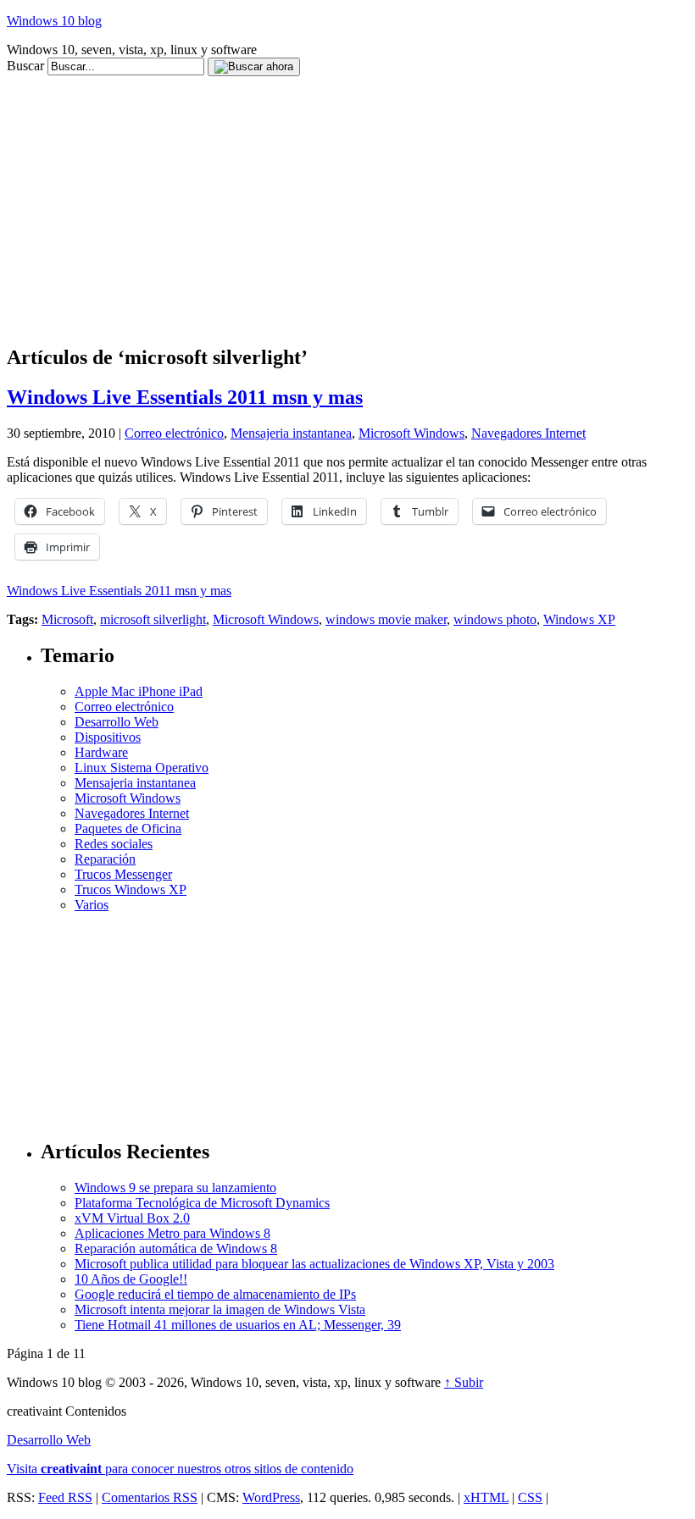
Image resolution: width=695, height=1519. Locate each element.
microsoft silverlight (153, 619)
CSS (530, 1497)
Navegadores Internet (528, 433)
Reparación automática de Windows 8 (176, 1248)
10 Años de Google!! (131, 1279)
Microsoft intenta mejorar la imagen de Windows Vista (220, 1309)
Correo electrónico (174, 433)
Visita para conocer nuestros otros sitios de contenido (180, 1468)
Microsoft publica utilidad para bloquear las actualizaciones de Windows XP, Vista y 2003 (314, 1264)
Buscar (25, 65)
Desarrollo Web (116, 722)
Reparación (105, 859)
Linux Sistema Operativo (141, 767)
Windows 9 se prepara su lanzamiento (175, 1187)
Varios (91, 905)
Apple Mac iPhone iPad (139, 691)
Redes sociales (114, 844)
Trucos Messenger (123, 874)
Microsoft (67, 619)
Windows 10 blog (54, 21)
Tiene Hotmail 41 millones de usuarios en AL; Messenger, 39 (238, 1324)
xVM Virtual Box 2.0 (132, 1218)
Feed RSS (65, 1497)
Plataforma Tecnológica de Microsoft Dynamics (202, 1203)
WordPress (271, 1497)
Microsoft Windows (411, 433)
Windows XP (579, 619)
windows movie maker (386, 619)
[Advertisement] (315, 82)
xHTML (486, 1497)
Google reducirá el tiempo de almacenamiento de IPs (215, 1294)
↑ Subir (463, 1382)
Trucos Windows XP (130, 889)
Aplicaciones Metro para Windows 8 (172, 1233)
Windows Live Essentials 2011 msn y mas (185, 397)
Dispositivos (108, 737)
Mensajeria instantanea (291, 433)
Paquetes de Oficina (128, 828)
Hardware (101, 752)
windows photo (495, 619)
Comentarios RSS (149, 1497)
